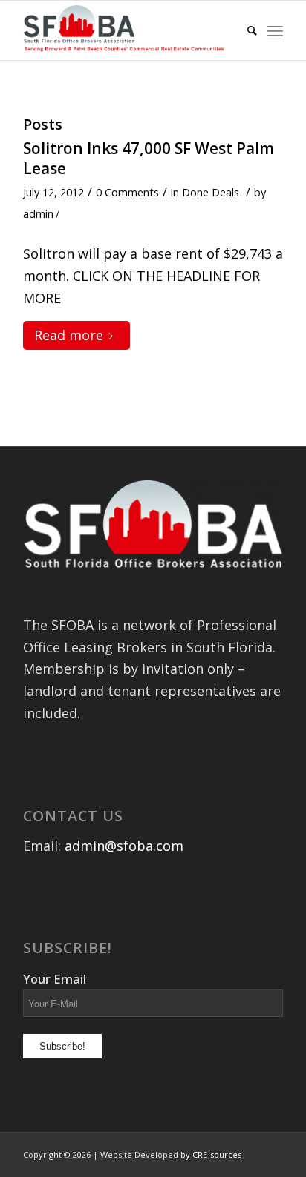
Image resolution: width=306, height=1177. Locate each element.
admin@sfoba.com (124, 846)
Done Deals (210, 192)
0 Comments (127, 192)
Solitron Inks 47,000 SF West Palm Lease (148, 158)
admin (38, 213)
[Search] (244, 30)
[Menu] (275, 30)
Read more (68, 335)
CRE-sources (216, 1154)
